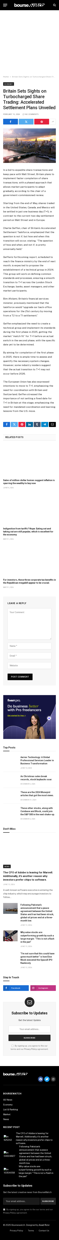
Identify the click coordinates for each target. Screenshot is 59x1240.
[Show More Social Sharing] (53, 121)
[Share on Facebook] (10, 121)
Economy (8, 84)
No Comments (32, 114)
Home (6, 77)
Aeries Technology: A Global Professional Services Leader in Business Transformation (37, 760)
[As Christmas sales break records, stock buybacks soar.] (10, 779)
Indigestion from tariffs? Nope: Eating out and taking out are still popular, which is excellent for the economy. (28, 531)
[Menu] (5, 5)
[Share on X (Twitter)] (26, 121)
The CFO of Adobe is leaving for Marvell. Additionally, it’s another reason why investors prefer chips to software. (28, 876)
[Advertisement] (29, 42)
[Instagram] (53, 1079)
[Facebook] (40, 1079)
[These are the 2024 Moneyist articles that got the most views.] (10, 795)
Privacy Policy (30, 1049)
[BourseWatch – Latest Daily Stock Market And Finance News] (29, 5)
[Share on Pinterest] (41, 121)
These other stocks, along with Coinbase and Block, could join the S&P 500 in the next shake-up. (37, 811)
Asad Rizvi (44, 1225)
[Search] (54, 5)
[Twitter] (47, 1079)
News (6, 866)
